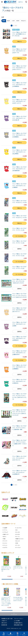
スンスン (5, 543)
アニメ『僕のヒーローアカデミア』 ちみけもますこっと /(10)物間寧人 (19, 135)
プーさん (18, 545)
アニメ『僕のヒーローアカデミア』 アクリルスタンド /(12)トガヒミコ (19, 458)
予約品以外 (23, 20)
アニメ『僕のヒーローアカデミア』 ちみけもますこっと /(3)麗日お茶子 (19, 352)
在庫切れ (19, 249)
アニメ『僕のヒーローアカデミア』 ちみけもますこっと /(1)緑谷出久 (19, 381)
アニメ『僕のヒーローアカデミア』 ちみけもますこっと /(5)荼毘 (19, 324)
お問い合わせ (4, 622)
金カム (4, 536)
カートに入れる (19, 236)
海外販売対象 (4, 625)
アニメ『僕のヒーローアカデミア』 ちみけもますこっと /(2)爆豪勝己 (19, 366)
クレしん (5, 545)
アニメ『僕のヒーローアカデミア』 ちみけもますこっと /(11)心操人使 (19, 118)
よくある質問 (17, 620)
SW (16, 530)
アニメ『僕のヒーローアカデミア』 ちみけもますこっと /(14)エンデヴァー (19, 67)
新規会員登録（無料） (18, 625)
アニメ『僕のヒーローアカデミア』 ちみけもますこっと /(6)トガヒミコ (19, 309)
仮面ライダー (6, 534)
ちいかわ (18, 532)
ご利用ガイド (4, 620)
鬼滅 (4, 538)
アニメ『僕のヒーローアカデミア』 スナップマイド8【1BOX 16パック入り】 (19, 281)
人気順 (13, 20)
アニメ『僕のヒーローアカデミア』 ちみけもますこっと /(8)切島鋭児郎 (19, 168)
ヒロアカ (5, 547)
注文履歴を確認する (18, 622)
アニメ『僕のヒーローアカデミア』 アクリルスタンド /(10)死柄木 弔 (19, 472)
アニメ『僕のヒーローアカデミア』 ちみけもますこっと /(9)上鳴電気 (19, 151)
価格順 (8, 20)
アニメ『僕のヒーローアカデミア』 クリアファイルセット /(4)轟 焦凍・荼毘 (19, 427)
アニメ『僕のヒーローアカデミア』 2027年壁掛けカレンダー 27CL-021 (19, 34)
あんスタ (18, 541)
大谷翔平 (5, 527)
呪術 (17, 543)
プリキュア (5, 532)
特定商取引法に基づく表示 (7, 618)
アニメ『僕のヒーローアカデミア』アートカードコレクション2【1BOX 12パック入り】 (19, 295)
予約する (19, 41)
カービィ (18, 536)
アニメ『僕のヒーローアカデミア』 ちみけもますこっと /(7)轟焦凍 (19, 185)
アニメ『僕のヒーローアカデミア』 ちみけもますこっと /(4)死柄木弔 (19, 338)
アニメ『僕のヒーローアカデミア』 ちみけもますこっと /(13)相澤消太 (19, 84)
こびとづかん (19, 527)
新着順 (3, 20)
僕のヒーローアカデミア (12, 9)
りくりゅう (18, 547)
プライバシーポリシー (18, 618)
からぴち (18, 534)
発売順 (17, 20)
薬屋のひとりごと (19, 538)
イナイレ (5, 530)
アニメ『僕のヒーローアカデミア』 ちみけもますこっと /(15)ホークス (19, 50)
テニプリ (5, 541)
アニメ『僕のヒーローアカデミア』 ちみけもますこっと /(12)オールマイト (19, 101)
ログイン (20, 2)
